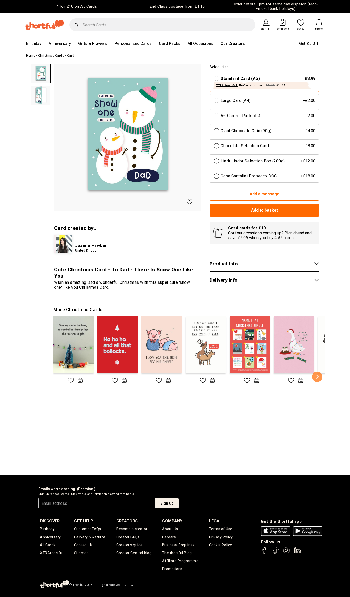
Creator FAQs (127, 537)
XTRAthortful (51, 553)
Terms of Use (220, 529)
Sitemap (81, 553)
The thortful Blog (177, 553)
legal (215, 521)
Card (70, 55)
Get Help (83, 521)
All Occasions (200, 43)
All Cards (48, 545)
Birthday (34, 43)
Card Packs (169, 43)
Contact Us (83, 545)
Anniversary (60, 43)
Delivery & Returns (90, 537)
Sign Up (166, 503)
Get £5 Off (309, 43)
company (172, 521)
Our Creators (233, 43)
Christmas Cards (51, 55)
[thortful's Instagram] (286, 552)
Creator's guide (129, 545)
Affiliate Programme (180, 561)
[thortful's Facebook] (265, 552)
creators (127, 521)
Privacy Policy (221, 537)
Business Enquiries (178, 545)
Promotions (172, 569)
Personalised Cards (133, 43)
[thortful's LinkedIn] (297, 552)
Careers (169, 537)
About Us (170, 529)
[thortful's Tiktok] (276, 552)
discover (50, 521)
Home (30, 55)
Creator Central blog (133, 553)
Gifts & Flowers (92, 43)
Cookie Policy (220, 545)
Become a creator (131, 529)
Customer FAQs (87, 529)
